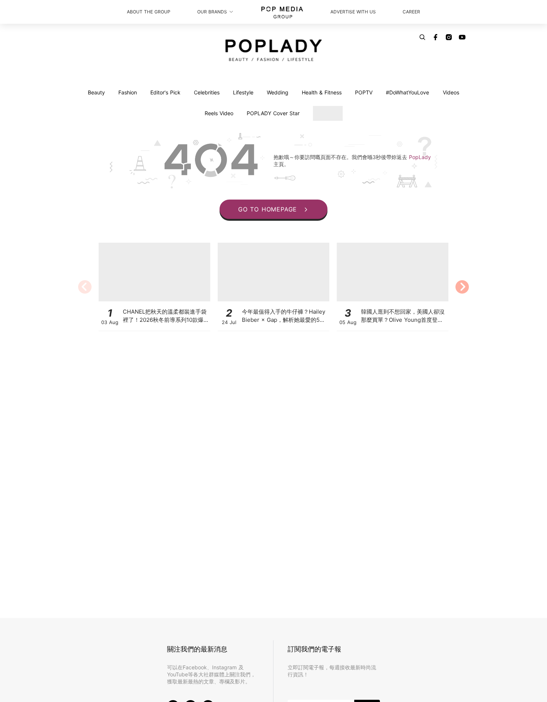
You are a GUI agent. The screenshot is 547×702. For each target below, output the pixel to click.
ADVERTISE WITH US (353, 11)
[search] (422, 37)
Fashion (127, 92)
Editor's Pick (165, 92)
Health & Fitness (322, 92)
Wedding (277, 92)
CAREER (411, 11)
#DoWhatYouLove (407, 92)
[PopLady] (273, 50)
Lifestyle (243, 92)
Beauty (96, 92)
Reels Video (219, 113)
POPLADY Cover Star (273, 113)
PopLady (420, 157)
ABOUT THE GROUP (148, 11)
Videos (451, 92)
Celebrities (207, 92)
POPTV (363, 92)
